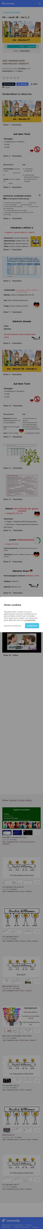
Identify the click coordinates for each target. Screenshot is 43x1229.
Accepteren (32, 626)
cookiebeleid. (30, 620)
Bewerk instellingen (12, 626)
